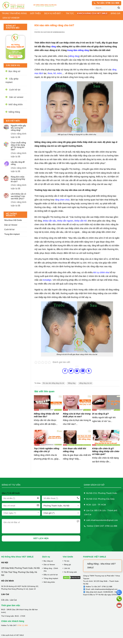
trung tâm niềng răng (78, 50)
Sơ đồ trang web (70, 572)
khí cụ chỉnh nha (101, 272)
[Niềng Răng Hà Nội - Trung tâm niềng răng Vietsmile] (15, 5)
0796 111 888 (22, 625)
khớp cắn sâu (49, 221)
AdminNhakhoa (59, 32)
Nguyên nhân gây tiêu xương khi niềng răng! (18, 128)
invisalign (47, 280)
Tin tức (70, 13)
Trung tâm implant (12, 234)
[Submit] (119, 8)
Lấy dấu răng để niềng (18, 163)
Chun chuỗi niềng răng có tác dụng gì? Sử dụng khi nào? (18, 146)
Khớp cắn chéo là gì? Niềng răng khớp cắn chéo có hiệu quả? (105, 451)
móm (59, 73)
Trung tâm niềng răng (14, 13)
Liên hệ (67, 568)
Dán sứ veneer (11, 18)
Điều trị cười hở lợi (51, 575)
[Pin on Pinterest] (77, 371)
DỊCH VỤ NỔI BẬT (52, 13)
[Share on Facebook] (65, 371)
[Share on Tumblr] (89, 371)
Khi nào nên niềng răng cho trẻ (53, 383)
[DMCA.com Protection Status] (72, 577)
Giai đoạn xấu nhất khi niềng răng (74, 449)
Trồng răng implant (51, 578)
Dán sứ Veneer (10, 225)
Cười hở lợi (9, 229)
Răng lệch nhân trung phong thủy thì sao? (18, 179)
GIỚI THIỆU (35, 13)
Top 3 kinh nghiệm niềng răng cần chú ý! (46, 449)
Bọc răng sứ (48, 561)
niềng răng (74, 56)
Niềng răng (71, 383)
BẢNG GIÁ (115, 13)
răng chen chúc (62, 200)
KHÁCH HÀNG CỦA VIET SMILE (92, 13)
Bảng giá (67, 564)
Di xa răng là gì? (100, 414)
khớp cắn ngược (65, 221)
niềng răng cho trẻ (85, 383)
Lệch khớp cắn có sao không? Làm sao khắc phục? (18, 196)
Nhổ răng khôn (49, 582)
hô (54, 73)
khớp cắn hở (80, 221)
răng (53, 46)
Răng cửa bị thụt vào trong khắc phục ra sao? (77, 415)
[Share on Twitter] (71, 371)
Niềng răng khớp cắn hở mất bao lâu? (46, 415)
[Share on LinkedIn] (83, 371)
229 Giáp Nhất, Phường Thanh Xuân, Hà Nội (20, 568)
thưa (50, 73)
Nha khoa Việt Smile (13, 220)
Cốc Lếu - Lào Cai (9, 600)
